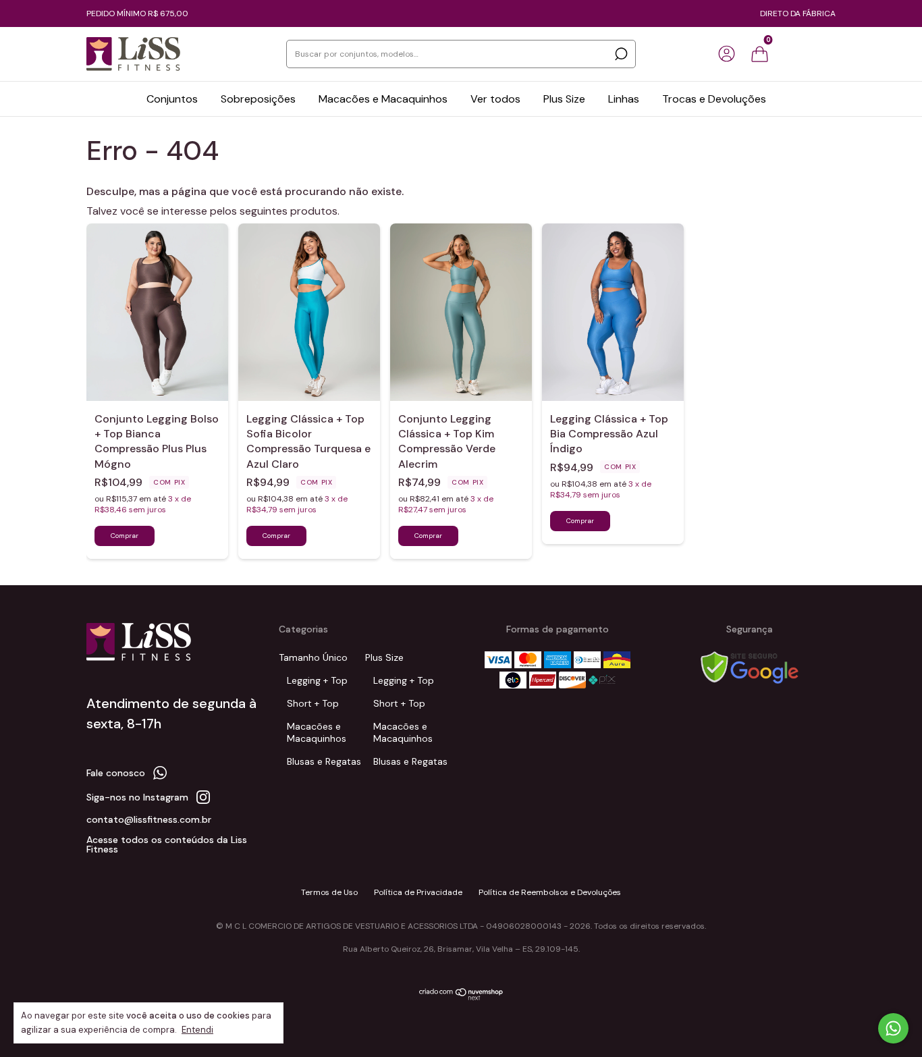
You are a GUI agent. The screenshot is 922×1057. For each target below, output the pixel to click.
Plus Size (564, 99)
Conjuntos (172, 99)
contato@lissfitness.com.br (148, 819)
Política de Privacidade (418, 892)
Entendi (197, 1029)
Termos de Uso (329, 892)
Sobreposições (258, 99)
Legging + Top (317, 680)
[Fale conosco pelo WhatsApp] (893, 1028)
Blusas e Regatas (324, 761)
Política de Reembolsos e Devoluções (550, 892)
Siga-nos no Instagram (137, 797)
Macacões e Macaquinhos (383, 99)
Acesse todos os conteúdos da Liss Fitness (166, 844)
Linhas (623, 99)
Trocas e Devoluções (714, 99)
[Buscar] (619, 53)
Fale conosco (115, 773)
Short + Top (313, 703)
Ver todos (495, 99)
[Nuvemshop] (461, 997)
